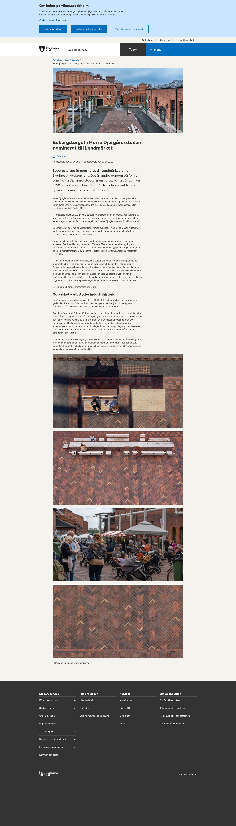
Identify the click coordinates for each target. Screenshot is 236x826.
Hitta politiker (126, 708)
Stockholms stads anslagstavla (94, 716)
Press (122, 724)
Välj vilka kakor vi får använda (129, 29)
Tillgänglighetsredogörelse (173, 708)
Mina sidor (125, 716)
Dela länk (61, 156)
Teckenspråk (151, 40)
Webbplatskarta (187, 40)
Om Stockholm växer (170, 700)
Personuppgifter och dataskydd (175, 716)
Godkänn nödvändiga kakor (89, 29)
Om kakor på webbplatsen (52, 20)
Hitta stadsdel (86, 700)
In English (168, 40)
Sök (135, 49)
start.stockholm (186, 774)
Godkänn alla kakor (53, 29)
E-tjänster (84, 708)
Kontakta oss (126, 700)
